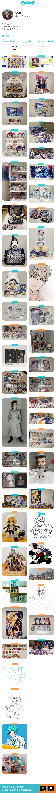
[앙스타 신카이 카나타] (14, 748)
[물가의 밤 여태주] (41, 300)
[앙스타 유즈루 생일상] (41, 423)
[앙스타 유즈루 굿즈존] (14, 339)
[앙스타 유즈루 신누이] (14, 297)
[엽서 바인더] (41, 371)
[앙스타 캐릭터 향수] (41, 634)
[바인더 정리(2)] (14, 466)
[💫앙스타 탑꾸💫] (41, 222)
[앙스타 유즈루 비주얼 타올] (14, 638)
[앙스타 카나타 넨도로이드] (14, 773)
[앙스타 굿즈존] (41, 508)
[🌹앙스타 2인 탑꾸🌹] (14, 320)
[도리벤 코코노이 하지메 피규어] (14, 446)
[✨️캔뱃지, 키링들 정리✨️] (41, 447)
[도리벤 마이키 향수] (14, 490)
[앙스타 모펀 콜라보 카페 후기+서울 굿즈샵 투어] (14, 229)
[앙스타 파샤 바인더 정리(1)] (41, 391)
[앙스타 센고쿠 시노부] (14, 683)
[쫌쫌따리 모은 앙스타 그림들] (41, 609)
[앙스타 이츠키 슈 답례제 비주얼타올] (41, 179)
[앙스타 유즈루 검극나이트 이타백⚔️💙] (14, 266)
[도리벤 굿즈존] (14, 507)
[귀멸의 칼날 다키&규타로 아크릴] (14, 575)
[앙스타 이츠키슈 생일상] (41, 407)
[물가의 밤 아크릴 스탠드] (14, 366)
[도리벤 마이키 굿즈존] (41, 352)
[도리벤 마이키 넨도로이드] (14, 541)
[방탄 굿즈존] (14, 602)
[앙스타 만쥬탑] (41, 259)
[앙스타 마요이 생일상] (41, 654)
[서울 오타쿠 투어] (14, 393)
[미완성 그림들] (14, 718)
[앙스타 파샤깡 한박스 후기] (14, 658)
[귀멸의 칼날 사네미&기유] (41, 563)
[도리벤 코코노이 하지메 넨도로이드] (41, 483)
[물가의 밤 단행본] (41, 324)
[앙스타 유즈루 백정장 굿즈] (41, 202)
